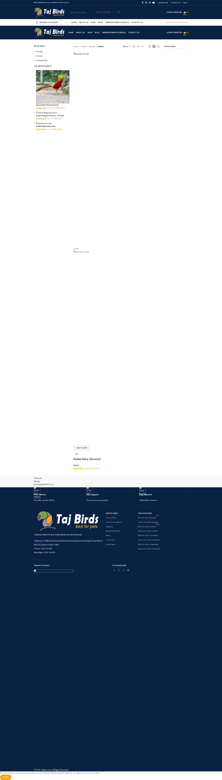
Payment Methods (113, 531)
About (108, 535)
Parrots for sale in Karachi (148, 522)
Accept (6, 777)
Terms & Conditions (114, 522)
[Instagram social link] (149, 3)
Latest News (110, 544)
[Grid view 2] (149, 46)
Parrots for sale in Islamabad (149, 549)
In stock (39, 56)
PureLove (38, 478)
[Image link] (53, 667)
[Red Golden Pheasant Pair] (53, 87)
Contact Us (110, 540)
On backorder (42, 60)
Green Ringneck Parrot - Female (50, 115)
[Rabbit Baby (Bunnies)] (44, 123)
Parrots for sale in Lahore (148, 531)
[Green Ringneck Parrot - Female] (46, 112)
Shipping (109, 526)
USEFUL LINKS (112, 513)
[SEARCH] (119, 12)
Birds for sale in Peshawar (148, 535)
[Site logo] (50, 12)
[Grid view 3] (154, 46)
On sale (39, 51)
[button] (81, 448)
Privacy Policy (111, 518)
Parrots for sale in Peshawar (149, 540)
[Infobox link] (58, 494)
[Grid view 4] (158, 46)
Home (76, 46)
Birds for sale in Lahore (148, 526)
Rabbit (76, 465)
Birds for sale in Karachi (148, 517)
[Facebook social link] (142, 3)
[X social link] (146, 3)
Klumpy (37, 481)
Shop (83, 46)
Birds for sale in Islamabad (148, 544)
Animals (92, 46)
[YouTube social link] (153, 3)
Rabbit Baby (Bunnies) (45, 126)
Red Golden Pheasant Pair (47, 105)
